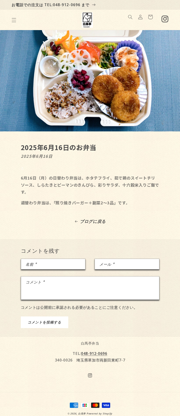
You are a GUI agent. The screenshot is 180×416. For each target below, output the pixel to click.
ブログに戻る (93, 221)
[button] (14, 20)
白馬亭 (82, 413)
